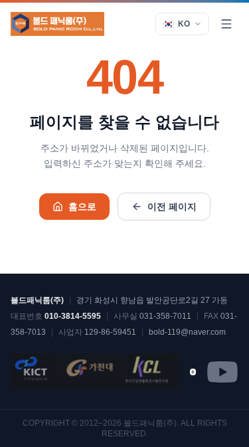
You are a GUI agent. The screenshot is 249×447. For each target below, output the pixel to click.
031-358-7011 (165, 316)
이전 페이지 (172, 206)
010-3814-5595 (72, 316)
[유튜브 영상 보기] (193, 372)
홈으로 (82, 206)
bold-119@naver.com (187, 332)
